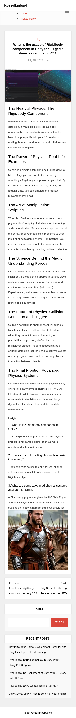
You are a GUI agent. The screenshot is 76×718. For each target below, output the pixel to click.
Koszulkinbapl (15, 5)
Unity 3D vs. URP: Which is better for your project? (38, 693)
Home (23, 13)
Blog (38, 39)
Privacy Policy (28, 18)
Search (38, 609)
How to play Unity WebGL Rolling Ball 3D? (33, 685)
